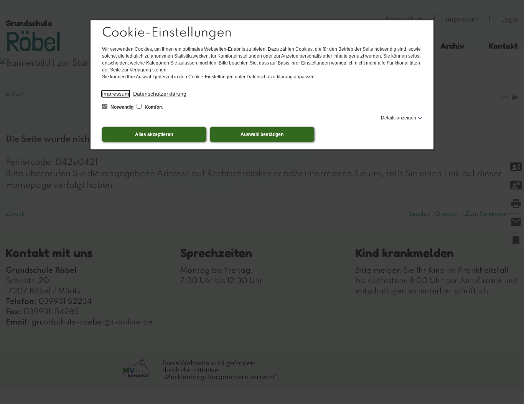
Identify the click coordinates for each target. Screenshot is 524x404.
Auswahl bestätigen (262, 134)
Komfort (153, 107)
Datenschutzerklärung (159, 94)
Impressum (115, 94)
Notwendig (122, 107)
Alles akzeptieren (154, 134)
